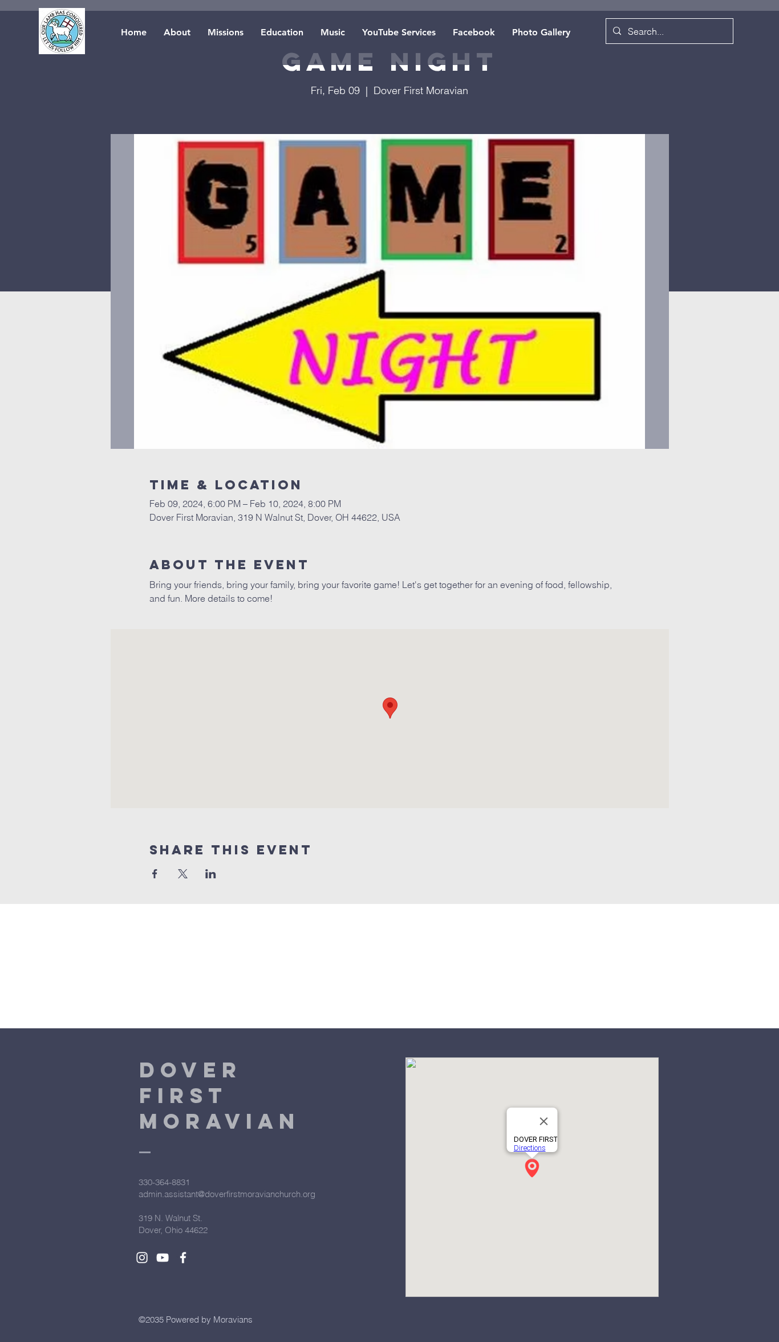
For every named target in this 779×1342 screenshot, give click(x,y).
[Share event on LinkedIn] (210, 873)
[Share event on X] (182, 873)
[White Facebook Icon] (183, 1257)
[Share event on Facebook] (154, 873)
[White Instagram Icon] (142, 1257)
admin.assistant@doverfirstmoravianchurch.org (227, 1194)
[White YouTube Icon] (162, 1257)
